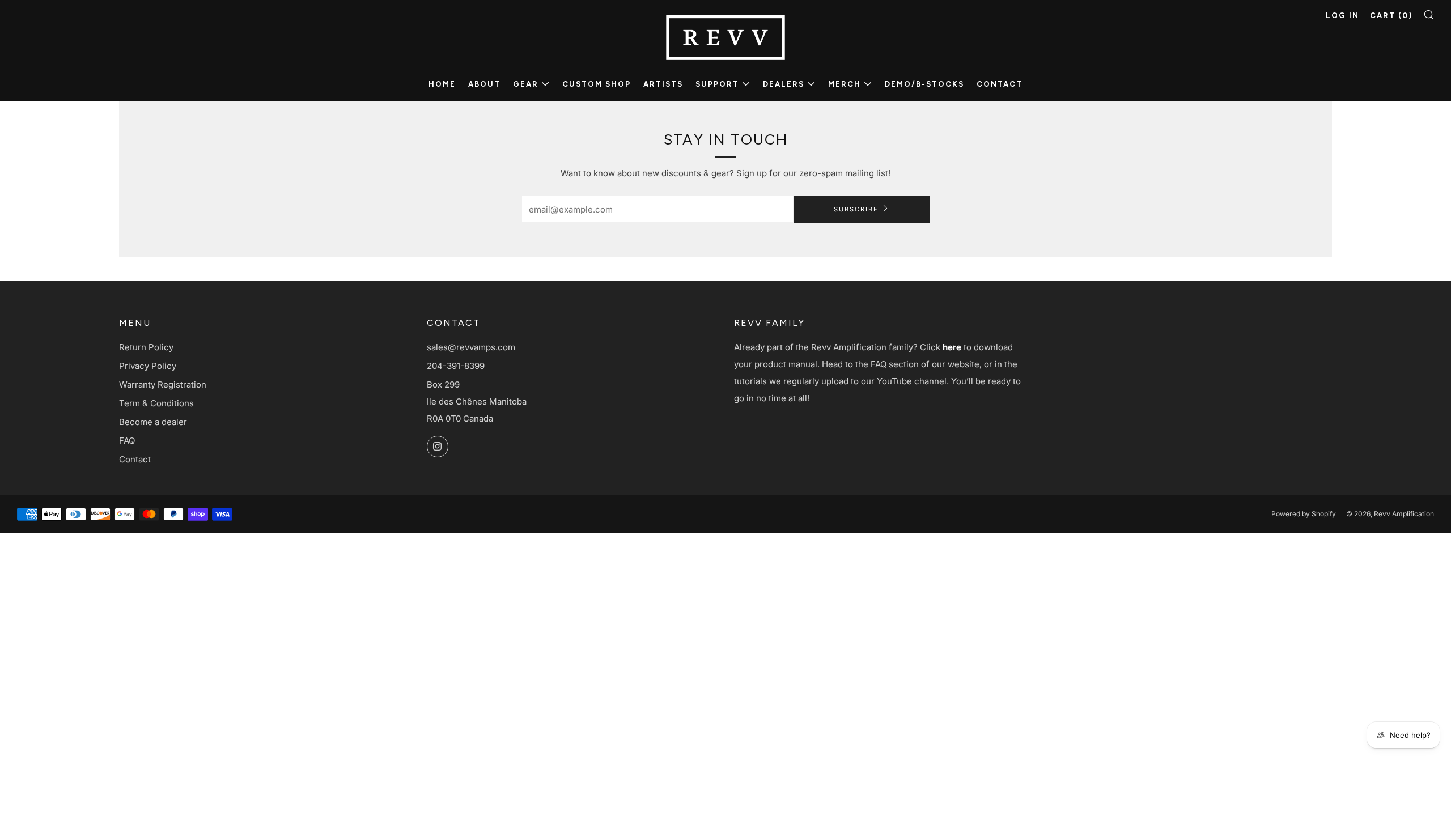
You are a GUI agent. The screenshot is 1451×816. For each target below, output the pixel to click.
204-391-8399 (456, 365)
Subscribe (856, 209)
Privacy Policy (147, 365)
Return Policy (146, 347)
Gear (525, 84)
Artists (663, 84)
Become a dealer (153, 421)
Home (442, 84)
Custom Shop (596, 84)
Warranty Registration (162, 384)
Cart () (1391, 15)
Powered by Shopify (1303, 513)
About (484, 84)
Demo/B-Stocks (924, 84)
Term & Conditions (156, 403)
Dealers (783, 84)
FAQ (127, 440)
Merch (844, 84)
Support (717, 84)
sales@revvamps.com (471, 347)
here (952, 347)
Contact (1000, 84)
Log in (1342, 15)
